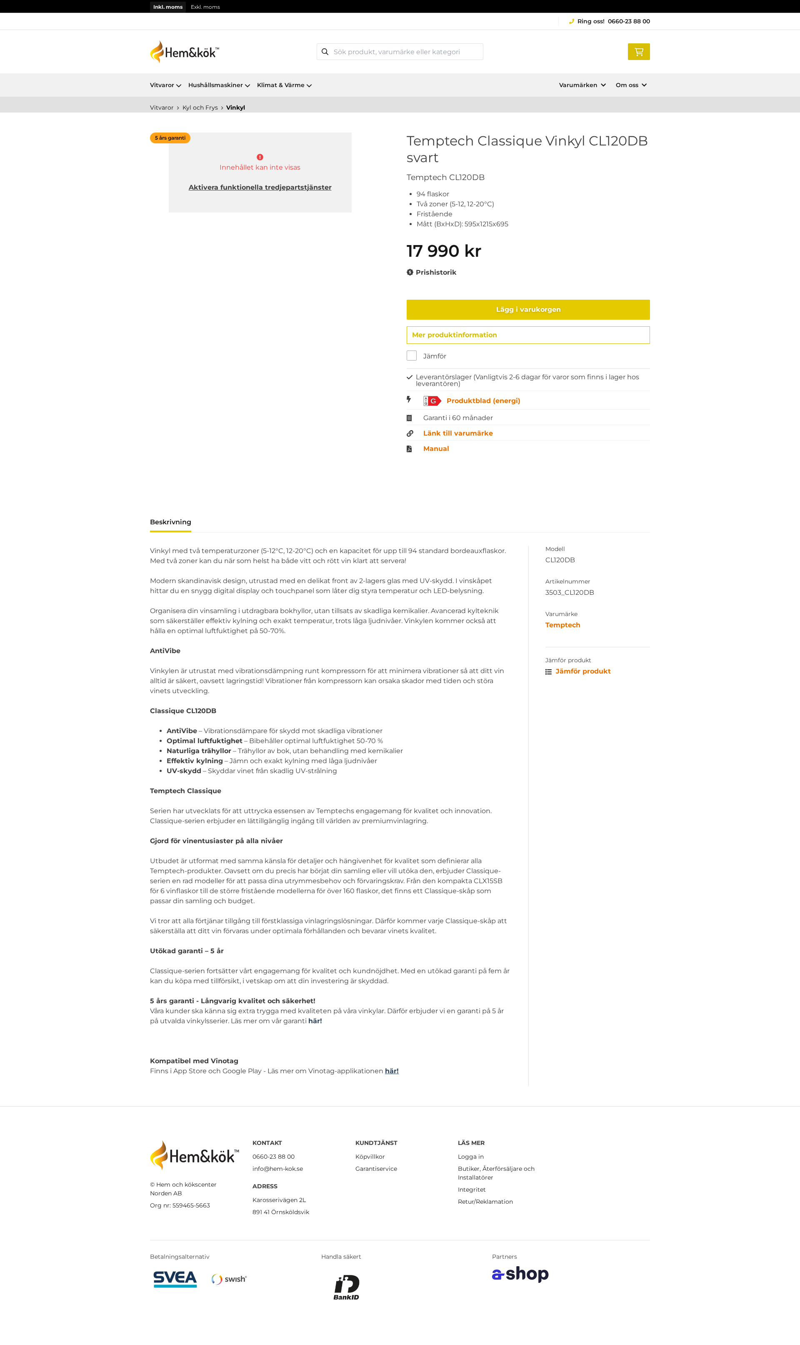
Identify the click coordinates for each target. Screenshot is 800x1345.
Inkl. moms (167, 7)
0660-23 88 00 (629, 21)
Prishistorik (435, 272)
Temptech (562, 625)
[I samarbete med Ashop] (520, 1274)
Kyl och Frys (200, 107)
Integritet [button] (472, 1189)
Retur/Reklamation (485, 1201)
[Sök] (325, 51)
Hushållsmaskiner (215, 85)
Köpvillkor (370, 1156)
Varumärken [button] (578, 85)
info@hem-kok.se (277, 1168)
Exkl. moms (205, 7)
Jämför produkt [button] (582, 671)
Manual (436, 449)
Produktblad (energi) (483, 401)
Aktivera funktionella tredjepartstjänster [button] (260, 187)
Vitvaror (162, 85)
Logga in (471, 1156)
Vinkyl (235, 107)
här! (315, 1021)
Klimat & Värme (281, 85)
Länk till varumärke (458, 433)
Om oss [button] (627, 85)
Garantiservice (376, 1168)
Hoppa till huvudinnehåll (396, 11)
